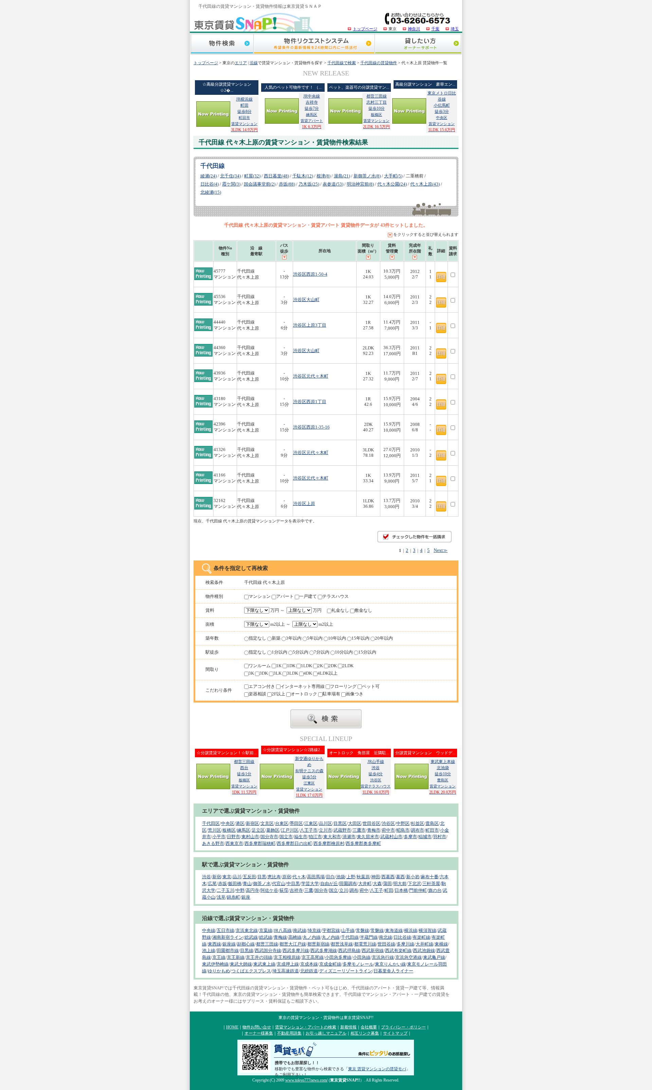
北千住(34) (230, 175)
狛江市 (315, 836)
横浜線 (410, 930)
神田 (375, 876)
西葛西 (388, 876)
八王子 (376, 890)
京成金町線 (330, 964)
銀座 (245, 897)
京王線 (218, 957)
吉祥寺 (296, 890)
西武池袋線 (424, 950)
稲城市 (425, 836)
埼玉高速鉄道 (285, 970)
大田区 (354, 823)
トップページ (365, 29)
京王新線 (235, 957)
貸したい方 (418, 44)
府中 (364, 890)
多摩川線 (405, 944)
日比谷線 (402, 937)
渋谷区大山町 (306, 299)
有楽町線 (421, 937)
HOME (232, 1027)
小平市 (218, 836)
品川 (237, 876)
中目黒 (293, 883)
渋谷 (206, 876)
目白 (330, 876)
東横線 (441, 944)
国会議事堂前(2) (259, 184)
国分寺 (321, 890)
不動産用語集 (289, 1033)
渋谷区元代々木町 (310, 376)
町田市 (432, 830)
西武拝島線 (349, 950)
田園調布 (348, 883)
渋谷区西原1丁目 (309, 401)
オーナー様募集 (258, 1033)
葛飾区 (272, 830)
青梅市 (373, 830)
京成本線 (309, 964)
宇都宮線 (331, 930)
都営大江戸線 (292, 944)
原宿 (286, 876)
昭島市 (403, 830)
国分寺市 (269, 836)
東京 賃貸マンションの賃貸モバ (377, 1069)
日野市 (233, 836)
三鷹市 (359, 830)
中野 (240, 890)
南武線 (299, 930)
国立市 (286, 836)
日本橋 (401, 890)
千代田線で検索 (341, 62)
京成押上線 (288, 964)
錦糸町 (233, 897)
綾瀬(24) (208, 175)
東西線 (214, 944)
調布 (353, 890)
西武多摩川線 (296, 950)
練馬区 (243, 830)
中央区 (227, 823)
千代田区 (211, 823)
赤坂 (222, 883)
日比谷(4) (209, 184)
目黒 (261, 876)
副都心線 (246, 944)
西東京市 (234, 843)
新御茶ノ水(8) (367, 175)
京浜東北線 (247, 930)
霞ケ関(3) (231, 184)
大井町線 (424, 944)
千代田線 (350, 937)
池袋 (340, 876)
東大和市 (332, 836)
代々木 (299, 876)
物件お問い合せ (256, 1027)
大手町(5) (393, 175)
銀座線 (229, 944)
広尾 (212, 883)
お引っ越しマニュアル (326, 1033)
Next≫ (441, 550)
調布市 (417, 830)
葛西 (400, 876)
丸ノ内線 (312, 937)
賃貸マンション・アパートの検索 (305, 1027)
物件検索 (222, 44)
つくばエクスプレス (251, 970)
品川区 (325, 823)
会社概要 (369, 1027)
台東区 (281, 823)
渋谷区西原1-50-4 (310, 274)
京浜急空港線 (408, 957)
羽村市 (439, 836)
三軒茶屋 (431, 883)
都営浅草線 (342, 944)
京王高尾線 (313, 957)
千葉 (435, 29)
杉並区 (417, 823)
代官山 (278, 883)
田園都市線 (228, 950)
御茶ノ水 (262, 883)
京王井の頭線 (259, 957)
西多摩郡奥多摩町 (363, 843)
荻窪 (283, 890)
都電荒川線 (365, 944)
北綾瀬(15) (210, 192)
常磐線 (362, 930)
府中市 (388, 830)
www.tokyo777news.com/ (306, 1080)
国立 (333, 890)
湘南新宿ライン (227, 937)
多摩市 (410, 836)
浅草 (221, 897)
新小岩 (412, 876)
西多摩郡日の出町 (294, 843)
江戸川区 (289, 830)
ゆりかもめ (219, 970)
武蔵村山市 (391, 836)
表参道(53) (333, 184)
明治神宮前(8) (360, 184)
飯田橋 (234, 883)
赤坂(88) (287, 184)
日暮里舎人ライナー (393, 970)
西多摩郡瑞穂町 (259, 843)
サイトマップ (395, 1033)
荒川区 (214, 830)
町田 (388, 890)
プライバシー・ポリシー (403, 1027)
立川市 (325, 830)
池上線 (208, 950)
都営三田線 (267, 944)
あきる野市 (213, 843)
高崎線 (295, 937)
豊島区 (432, 823)
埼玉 (455, 29)
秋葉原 (363, 876)
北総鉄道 (309, 970)
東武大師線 (241, 964)
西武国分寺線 (268, 950)
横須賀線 (427, 930)
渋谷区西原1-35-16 (311, 427)
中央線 (208, 930)
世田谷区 (371, 823)
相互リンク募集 (364, 1033)
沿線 (254, 62)
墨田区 (296, 823)
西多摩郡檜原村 (328, 843)
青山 (247, 883)
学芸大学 (310, 883)
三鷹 (308, 890)
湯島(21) (342, 175)
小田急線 (361, 957)
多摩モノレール (358, 964)
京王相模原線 (287, 957)
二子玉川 (225, 890)
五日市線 (225, 930)
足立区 (258, 830)
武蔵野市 (342, 830)
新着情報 (348, 1027)
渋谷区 (388, 823)
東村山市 (250, 836)
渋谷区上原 (304, 503)
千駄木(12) (302, 175)
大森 (377, 883)
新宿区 (252, 823)
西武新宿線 (373, 950)
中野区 (403, 823)
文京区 (267, 823)
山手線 (348, 930)
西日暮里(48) (276, 175)
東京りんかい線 (390, 964)
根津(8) (323, 175)
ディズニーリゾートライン (345, 970)
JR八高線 (283, 930)
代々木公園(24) (392, 184)
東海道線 (394, 930)
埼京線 (314, 930)
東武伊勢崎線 (215, 964)
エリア (241, 62)
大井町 (365, 883)
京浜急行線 (383, 957)
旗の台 (434, 890)
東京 (226, 876)
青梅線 (280, 937)
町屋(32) (252, 175)
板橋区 (229, 830)
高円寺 (252, 890)
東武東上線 (264, 964)
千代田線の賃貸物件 (378, 62)
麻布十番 (429, 876)
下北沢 (414, 883)
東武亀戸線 (434, 957)
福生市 (300, 836)
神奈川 (414, 29)
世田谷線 (386, 944)
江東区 (311, 823)
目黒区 (340, 823)
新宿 (216, 876)
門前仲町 (418, 890)
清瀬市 (349, 836)
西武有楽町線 (398, 950)
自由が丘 (329, 883)
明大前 (399, 883)
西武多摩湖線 (323, 950)
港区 (240, 823)
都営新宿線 (318, 944)
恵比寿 (274, 876)
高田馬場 (316, 876)
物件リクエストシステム (314, 44)
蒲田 (387, 883)
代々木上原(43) (425, 184)
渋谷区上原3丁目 (309, 325)
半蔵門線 (369, 937)
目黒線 (246, 950)
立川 (343, 890)
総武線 (251, 937)
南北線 (385, 937)
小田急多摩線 (338, 957)
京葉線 (265, 930)
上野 (350, 876)
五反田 (249, 876)
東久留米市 (368, 836)
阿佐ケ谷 (269, 890)
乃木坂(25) (308, 184)
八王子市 (309, 830)
